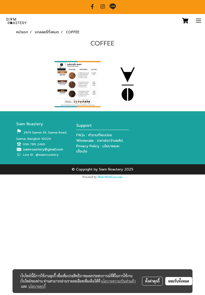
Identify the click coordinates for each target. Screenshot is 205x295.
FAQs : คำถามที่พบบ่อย (94, 135)
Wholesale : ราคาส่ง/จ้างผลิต (99, 140)
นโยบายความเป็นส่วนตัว (118, 281)
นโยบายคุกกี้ (37, 286)
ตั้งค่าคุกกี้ (152, 281)
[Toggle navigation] (198, 21)
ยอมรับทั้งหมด (178, 281)
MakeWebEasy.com (110, 177)
